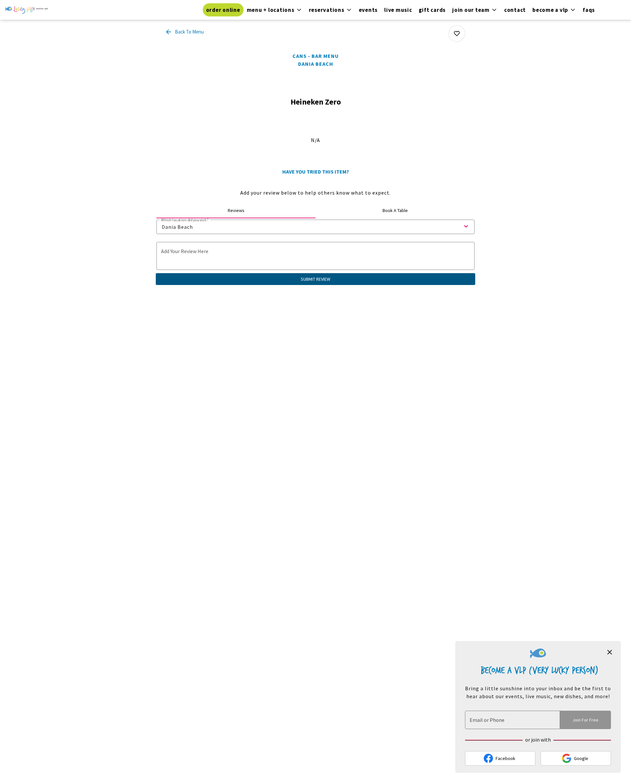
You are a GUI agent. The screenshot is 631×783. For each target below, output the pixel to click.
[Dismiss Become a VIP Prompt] (610, 652)
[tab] (236, 210)
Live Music (398, 9)
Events (368, 9)
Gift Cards (432, 9)
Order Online (223, 9)
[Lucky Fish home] (26, 10)
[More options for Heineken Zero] (457, 33)
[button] (275, 9)
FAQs (589, 9)
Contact (515, 9)
